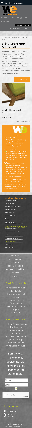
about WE (19, 25)
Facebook (11, 411)
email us (20, 186)
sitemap (15, 276)
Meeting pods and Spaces (12, 206)
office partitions (9, 213)
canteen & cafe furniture (11, 235)
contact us (27, 25)
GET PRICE (20, 79)
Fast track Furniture (11, 216)
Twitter (9, 414)
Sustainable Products (11, 200)
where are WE (15, 259)
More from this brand (8, 113)
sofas (3, 39)
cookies (15, 272)
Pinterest (10, 416)
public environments (8, 37)
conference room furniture (12, 232)
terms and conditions (15, 269)
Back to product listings (23, 121)
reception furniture (21, 37)
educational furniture (10, 238)
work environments (15, 198)
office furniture (9, 203)
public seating (8, 247)
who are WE (15, 255)
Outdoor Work (9, 222)
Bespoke (7, 219)
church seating (9, 244)
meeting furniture (10, 210)
